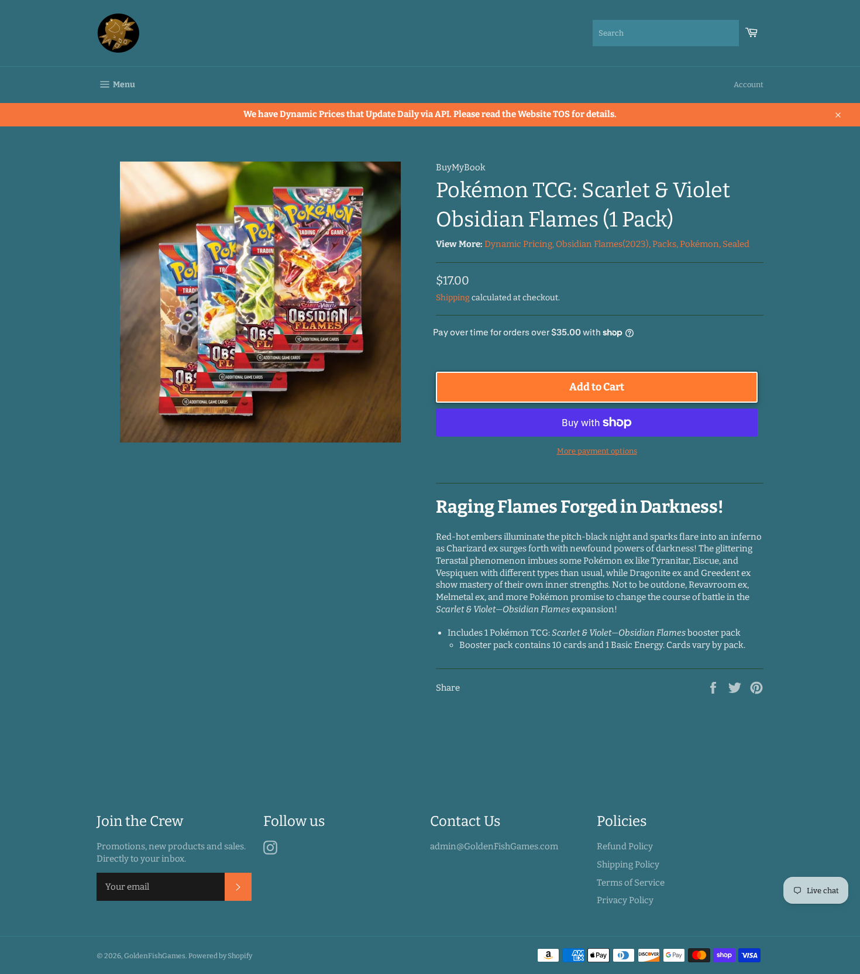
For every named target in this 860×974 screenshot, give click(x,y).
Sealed (736, 244)
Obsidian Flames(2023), (603, 244)
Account (748, 84)
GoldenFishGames (154, 956)
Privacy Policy (625, 900)
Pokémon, (700, 244)
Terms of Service (631, 882)
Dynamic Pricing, (519, 244)
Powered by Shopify (220, 956)
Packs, (665, 244)
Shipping (453, 298)
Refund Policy (625, 846)
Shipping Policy (628, 864)
